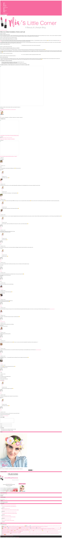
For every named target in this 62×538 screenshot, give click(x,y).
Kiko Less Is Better (11, 109)
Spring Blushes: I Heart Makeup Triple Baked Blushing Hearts (9, 135)
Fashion (4, 11)
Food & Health (5, 10)
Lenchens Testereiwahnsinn (2, 321)
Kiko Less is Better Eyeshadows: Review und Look (8, 520)
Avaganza (1, 271)
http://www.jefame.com (5, 415)
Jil (0, 213)
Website (1, 426)
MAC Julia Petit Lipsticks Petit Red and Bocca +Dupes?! (8, 156)
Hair (3, 4)
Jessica (0, 410)
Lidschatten (14, 109)
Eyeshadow (6, 109)
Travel (4, 9)
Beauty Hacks (4, 5)
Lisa (0, 164)
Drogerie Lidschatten (2, 109)
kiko (8, 109)
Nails (3, 3)
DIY (3, 8)
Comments (1, 110)
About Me (3, 1)
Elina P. (1, 393)
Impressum (3, 13)
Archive (1, 524)
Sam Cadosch (1, 363)
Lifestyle (3, 6)
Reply (2, 173)
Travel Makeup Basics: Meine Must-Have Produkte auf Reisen (9, 513)
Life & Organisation (5, 7)
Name (1, 423)
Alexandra (1, 306)
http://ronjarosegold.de (38, 349)
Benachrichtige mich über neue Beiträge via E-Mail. (7, 430)
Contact (2, 12)
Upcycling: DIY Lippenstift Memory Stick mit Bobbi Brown (9, 506)
